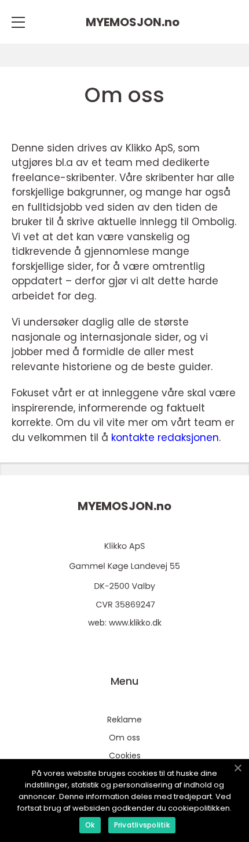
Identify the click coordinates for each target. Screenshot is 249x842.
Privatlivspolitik (142, 825)
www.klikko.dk (135, 622)
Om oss (124, 737)
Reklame (124, 719)
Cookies (125, 755)
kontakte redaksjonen (165, 438)
